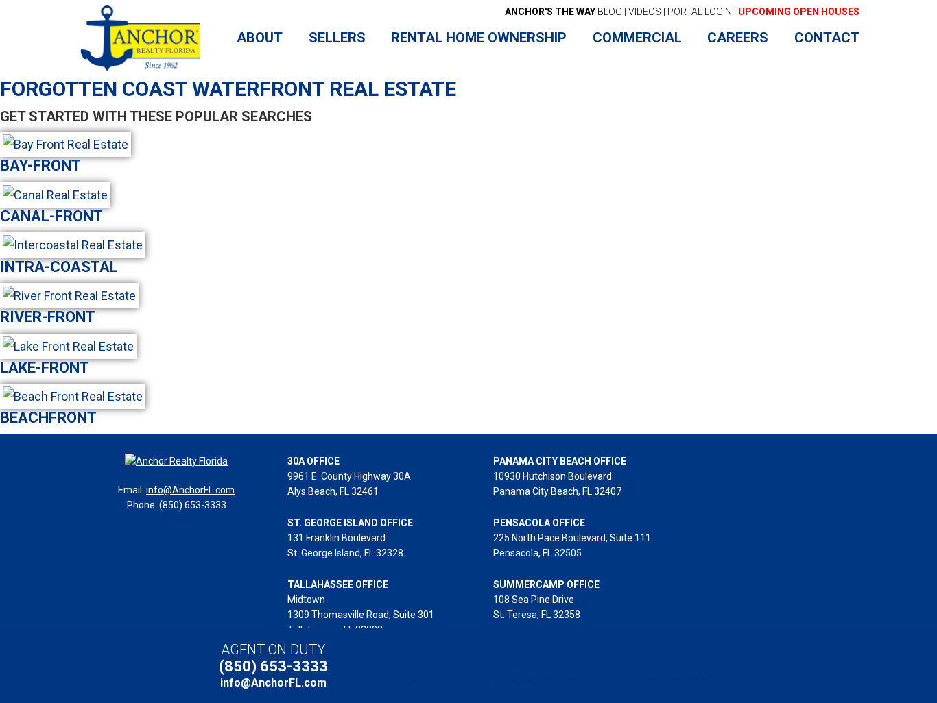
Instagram (699, 665)
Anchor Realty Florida (141, 38)
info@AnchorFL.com (190, 489)
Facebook (629, 665)
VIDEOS (644, 11)
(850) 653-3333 (273, 666)
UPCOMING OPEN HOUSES (798, 11)
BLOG (563, 11)
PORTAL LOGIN (699, 11)
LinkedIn (676, 665)
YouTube (652, 665)
